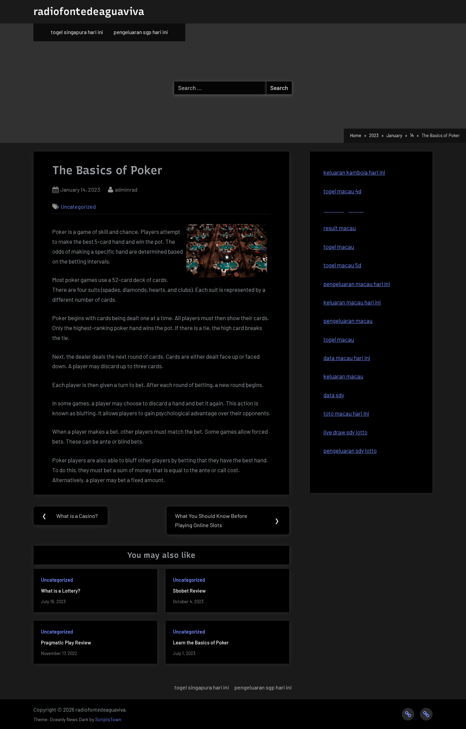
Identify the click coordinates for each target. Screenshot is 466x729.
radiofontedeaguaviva (88, 11)
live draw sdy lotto (345, 432)
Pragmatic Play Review (66, 642)
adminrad (126, 189)
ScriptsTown (108, 719)
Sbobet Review (189, 591)
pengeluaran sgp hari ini (141, 32)
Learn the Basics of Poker (201, 642)
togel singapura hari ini (77, 32)
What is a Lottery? (60, 591)
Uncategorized (78, 206)
